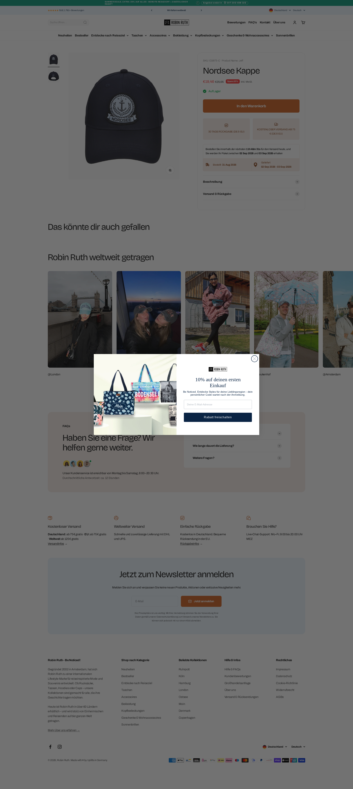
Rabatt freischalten (218, 417)
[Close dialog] (254, 358)
